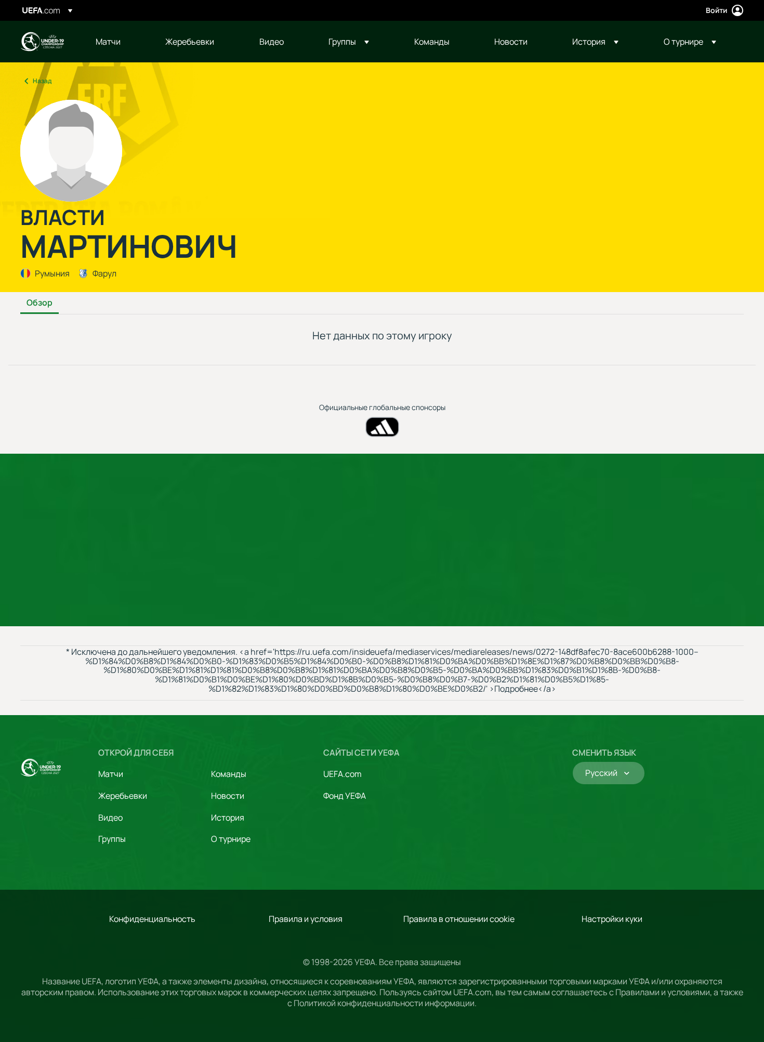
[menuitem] (117, 41)
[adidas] (382, 427)
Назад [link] (42, 80)
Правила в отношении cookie (459, 919)
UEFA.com (342, 774)
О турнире (231, 839)
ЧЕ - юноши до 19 (42, 41)
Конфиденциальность (152, 919)
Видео (110, 817)
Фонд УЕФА (344, 795)
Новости (227, 795)
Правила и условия (306, 919)
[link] (108, 41)
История (227, 817)
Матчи (110, 774)
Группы (112, 839)
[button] (349, 41)
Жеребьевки (122, 795)
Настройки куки (612, 919)
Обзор (39, 303)
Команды (228, 774)
